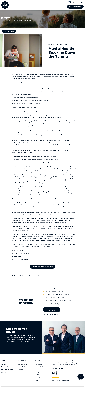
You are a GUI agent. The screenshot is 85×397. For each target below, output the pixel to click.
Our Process (34, 5)
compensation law (45, 226)
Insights (48, 5)
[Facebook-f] (56, 373)
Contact (53, 5)
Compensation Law (24, 5)
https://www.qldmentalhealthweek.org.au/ (25, 107)
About (41, 5)
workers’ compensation (59, 175)
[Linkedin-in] (53, 373)
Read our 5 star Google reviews (60, 380)
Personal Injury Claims (32, 275)
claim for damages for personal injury (60, 199)
